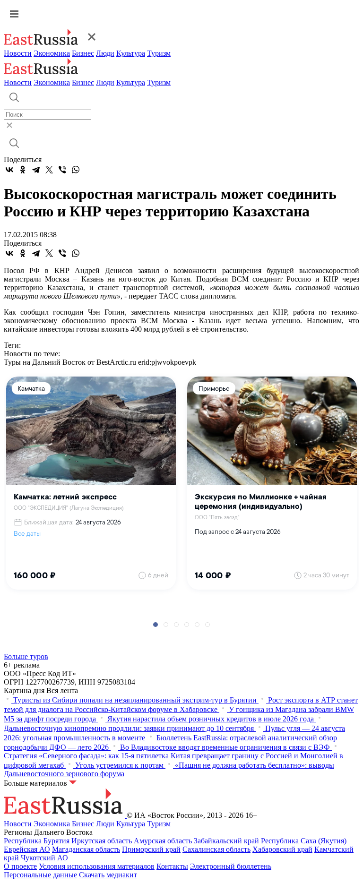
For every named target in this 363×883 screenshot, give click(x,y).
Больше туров (26, 656)
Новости (18, 53)
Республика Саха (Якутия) (303, 841)
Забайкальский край (226, 841)
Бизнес (83, 53)
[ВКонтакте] (9, 169)
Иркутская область (101, 841)
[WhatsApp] (75, 169)
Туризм (159, 53)
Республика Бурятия (36, 841)
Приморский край (151, 849)
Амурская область (163, 841)
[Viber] (62, 169)
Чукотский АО (44, 858)
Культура (130, 53)
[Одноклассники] (22, 169)
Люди (105, 53)
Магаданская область (86, 849)
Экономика (52, 53)
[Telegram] (36, 169)
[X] (49, 169)
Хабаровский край (282, 849)
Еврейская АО (27, 849)
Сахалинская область (216, 849)
